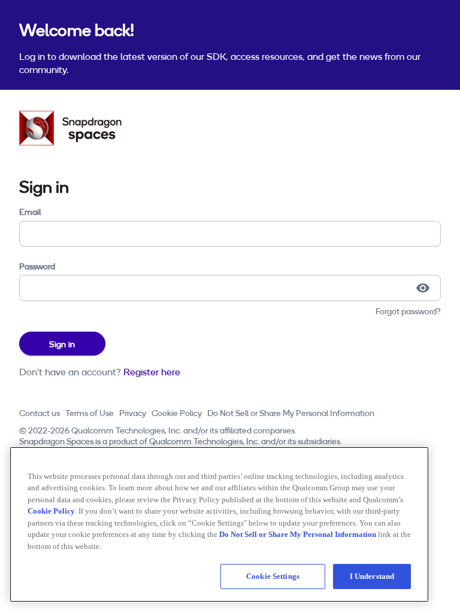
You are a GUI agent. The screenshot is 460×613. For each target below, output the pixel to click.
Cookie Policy (177, 413)
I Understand (372, 576)
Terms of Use (89, 413)
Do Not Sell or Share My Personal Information (290, 413)
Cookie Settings (272, 576)
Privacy (132, 413)
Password (37, 266)
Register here (151, 372)
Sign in (62, 344)
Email (30, 212)
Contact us (39, 413)
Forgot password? (408, 311)
